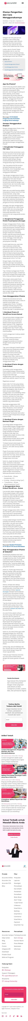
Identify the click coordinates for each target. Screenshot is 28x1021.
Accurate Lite (6, 880)
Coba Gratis (14, 837)
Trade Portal (18, 903)
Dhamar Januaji (7, 803)
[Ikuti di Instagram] (2, 1016)
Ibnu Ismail (6, 779)
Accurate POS (6, 883)
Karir (18, 938)
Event (4, 943)
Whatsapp (7, 970)
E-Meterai (17, 905)
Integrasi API (6, 949)
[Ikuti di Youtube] (17, 1016)
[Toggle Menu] (23, 3)
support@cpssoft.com (11, 976)
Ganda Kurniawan (20, 23)
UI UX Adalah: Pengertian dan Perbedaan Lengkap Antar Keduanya (11, 118)
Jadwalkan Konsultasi (14, 834)
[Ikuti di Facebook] (10, 1016)
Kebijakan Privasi (15, 1008)
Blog (3, 941)
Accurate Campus (8, 935)
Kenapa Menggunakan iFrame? (12, 64)
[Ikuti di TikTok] (13, 1016)
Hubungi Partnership (10, 981)
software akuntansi (15, 608)
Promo (4, 946)
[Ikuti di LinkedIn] (21, 1016)
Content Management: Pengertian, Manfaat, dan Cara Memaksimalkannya (13, 751)
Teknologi (20, 755)
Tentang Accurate (20, 935)
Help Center (6, 938)
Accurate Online (7, 878)
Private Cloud (6, 954)
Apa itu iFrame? (8, 61)
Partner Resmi (19, 941)
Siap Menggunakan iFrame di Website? (14, 70)
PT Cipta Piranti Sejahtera (14, 1006)
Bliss (3, 886)
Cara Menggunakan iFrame (11, 67)
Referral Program (8, 957)
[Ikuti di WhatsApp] (6, 1016)
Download (5, 952)
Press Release (18, 943)
